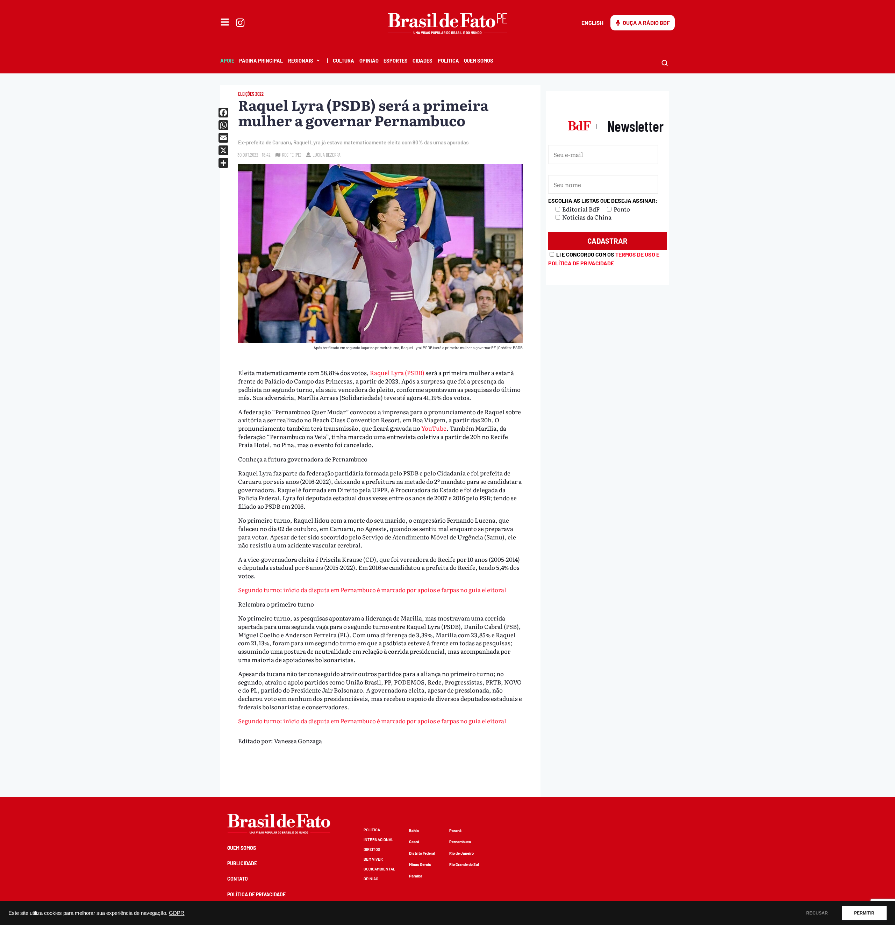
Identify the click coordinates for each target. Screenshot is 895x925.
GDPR (176, 913)
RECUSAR (817, 913)
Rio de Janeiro (461, 853)
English (592, 22)
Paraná (455, 830)
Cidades (422, 61)
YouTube (433, 428)
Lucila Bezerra (327, 155)
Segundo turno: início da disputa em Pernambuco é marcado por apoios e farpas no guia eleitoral (372, 589)
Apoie (227, 61)
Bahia (414, 830)
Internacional (378, 839)
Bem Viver (373, 859)
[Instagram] (240, 23)
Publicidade (242, 863)
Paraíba (415, 876)
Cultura (343, 61)
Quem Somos (478, 61)
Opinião (369, 61)
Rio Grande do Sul (464, 864)
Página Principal (261, 61)
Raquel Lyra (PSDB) (397, 372)
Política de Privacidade (256, 894)
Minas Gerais (420, 864)
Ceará (414, 841)
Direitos (372, 849)
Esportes (396, 61)
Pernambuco (460, 841)
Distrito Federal (422, 853)
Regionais (300, 61)
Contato (237, 879)
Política (448, 61)
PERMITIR (864, 913)
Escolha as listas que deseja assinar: (603, 200)
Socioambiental (379, 869)
